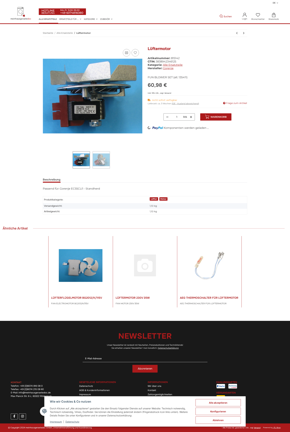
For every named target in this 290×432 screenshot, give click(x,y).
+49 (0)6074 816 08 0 (31, 385)
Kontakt (152, 390)
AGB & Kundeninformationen (94, 390)
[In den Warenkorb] (45, 44)
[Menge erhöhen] (191, 116)
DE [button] (274, 3)
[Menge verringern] (167, 116)
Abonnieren (145, 368)
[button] (244, 16)
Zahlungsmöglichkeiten (160, 394)
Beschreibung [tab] (51, 179)
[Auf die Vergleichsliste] (126, 52)
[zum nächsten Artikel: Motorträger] (243, 33)
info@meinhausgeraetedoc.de (35, 392)
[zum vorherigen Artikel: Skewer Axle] (236, 33)
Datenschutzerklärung (168, 348)
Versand (167, 93)
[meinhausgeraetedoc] (21, 13)
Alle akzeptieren (218, 402)
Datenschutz (86, 386)
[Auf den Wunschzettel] (135, 52)
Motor (163, 199)
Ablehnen (218, 420)
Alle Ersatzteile (173, 64)
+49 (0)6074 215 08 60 (32, 389)
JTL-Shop (277, 428)
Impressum (85, 394)
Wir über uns (154, 386)
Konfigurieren (218, 411)
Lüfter (154, 199)
